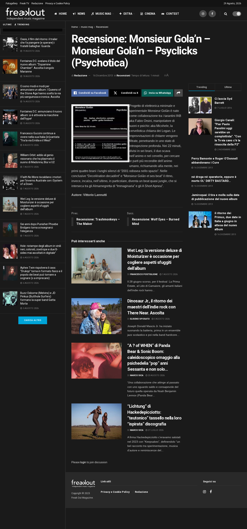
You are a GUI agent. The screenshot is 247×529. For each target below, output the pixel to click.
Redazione (37, 3)
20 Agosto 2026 (156, 375)
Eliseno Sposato (140, 319)
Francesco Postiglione (143, 274)
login (83, 462)
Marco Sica (136, 375)
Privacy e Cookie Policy (57, 3)
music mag (87, 27)
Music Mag (103, 13)
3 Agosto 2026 (161, 319)
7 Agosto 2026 (169, 274)
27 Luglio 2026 (155, 430)
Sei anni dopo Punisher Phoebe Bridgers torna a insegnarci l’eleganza (39, 228)
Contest (172, 13)
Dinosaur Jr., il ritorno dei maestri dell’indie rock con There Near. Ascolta (151, 307)
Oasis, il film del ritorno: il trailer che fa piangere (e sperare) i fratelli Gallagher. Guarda (39, 43)
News (81, 13)
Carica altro (32, 320)
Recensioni (102, 27)
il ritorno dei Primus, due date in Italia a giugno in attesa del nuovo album (228, 221)
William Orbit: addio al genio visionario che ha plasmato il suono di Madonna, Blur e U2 (37, 159)
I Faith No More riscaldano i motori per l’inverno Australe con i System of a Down (41, 180)
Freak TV (24, 3)
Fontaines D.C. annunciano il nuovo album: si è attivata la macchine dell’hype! (41, 115)
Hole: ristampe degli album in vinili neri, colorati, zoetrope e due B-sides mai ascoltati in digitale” (40, 249)
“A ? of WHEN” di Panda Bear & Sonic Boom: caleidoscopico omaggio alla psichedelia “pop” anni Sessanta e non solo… (153, 357)
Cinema (150, 13)
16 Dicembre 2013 (103, 75)
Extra (128, 13)
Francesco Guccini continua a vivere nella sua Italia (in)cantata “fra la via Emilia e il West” (39, 137)
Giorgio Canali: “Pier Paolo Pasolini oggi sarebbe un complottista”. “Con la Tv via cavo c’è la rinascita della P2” (228, 132)
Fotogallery (12, 3)
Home (63, 13)
